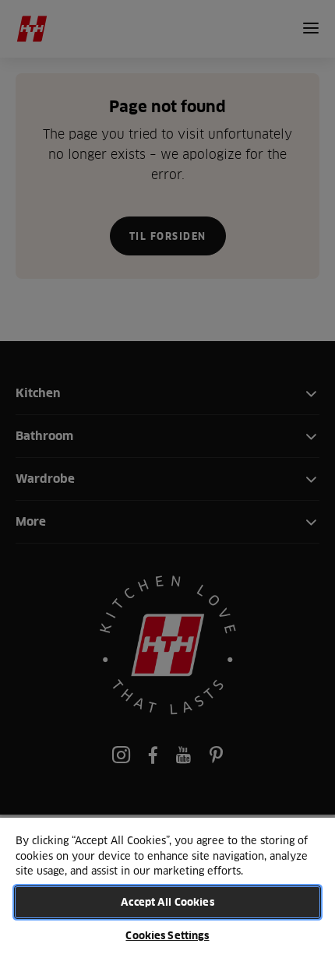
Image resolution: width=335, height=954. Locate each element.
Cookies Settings (167, 935)
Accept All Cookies (167, 902)
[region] (167, 885)
